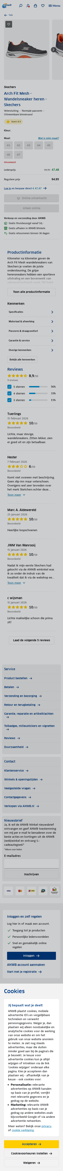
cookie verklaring (23, 1130)
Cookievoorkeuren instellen (29, 1153)
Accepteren (29, 1144)
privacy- (46, 1126)
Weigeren (29, 1163)
